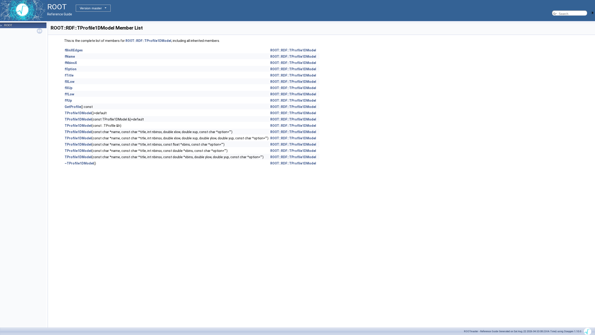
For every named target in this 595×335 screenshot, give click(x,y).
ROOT (8, 25)
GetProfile (73, 107)
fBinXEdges (74, 50)
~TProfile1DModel (79, 163)
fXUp (68, 88)
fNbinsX (71, 63)
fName (70, 56)
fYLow (69, 94)
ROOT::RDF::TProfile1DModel (148, 41)
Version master (91, 8)
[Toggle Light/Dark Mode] (592, 12)
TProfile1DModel (78, 113)
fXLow (69, 82)
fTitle (69, 75)
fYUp (68, 100)
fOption (70, 69)
